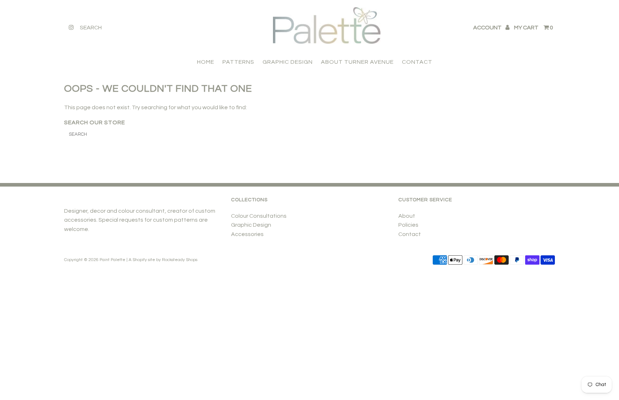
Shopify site (144, 259)
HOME (205, 62)
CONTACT (417, 62)
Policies (408, 225)
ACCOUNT (488, 27)
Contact (409, 234)
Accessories (247, 234)
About (406, 216)
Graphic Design (251, 225)
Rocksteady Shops (179, 259)
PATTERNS (238, 62)
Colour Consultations (259, 216)
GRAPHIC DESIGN (288, 62)
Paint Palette (112, 259)
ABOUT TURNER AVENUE (357, 62)
